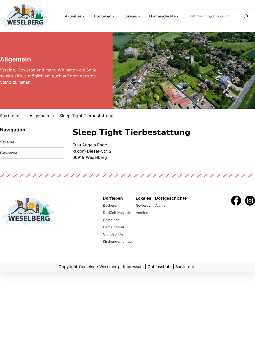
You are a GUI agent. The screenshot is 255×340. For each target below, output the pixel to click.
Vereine (7, 142)
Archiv (160, 205)
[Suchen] (246, 16)
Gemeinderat (113, 227)
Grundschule (113, 234)
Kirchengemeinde (117, 241)
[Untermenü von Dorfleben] (113, 16)
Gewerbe (8, 153)
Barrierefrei (185, 266)
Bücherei (110, 205)
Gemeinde (111, 220)
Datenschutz (160, 266)
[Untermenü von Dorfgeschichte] (178, 16)
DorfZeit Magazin (117, 212)
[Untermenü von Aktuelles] (84, 16)
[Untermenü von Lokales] (139, 16)
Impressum (133, 266)
